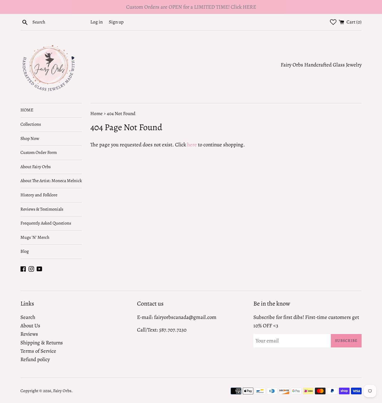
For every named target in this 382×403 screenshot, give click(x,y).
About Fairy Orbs (35, 167)
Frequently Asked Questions (45, 223)
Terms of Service (38, 351)
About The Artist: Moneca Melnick (51, 181)
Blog (24, 251)
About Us (30, 325)
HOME (26, 110)
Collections (30, 124)
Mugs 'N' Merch (34, 237)
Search (27, 317)
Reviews (29, 334)
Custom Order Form (38, 152)
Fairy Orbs (62, 391)
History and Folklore (38, 195)
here (192, 144)
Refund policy (35, 359)
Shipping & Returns (41, 342)
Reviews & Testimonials (41, 209)
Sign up (116, 22)
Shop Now (29, 138)
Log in (96, 22)
